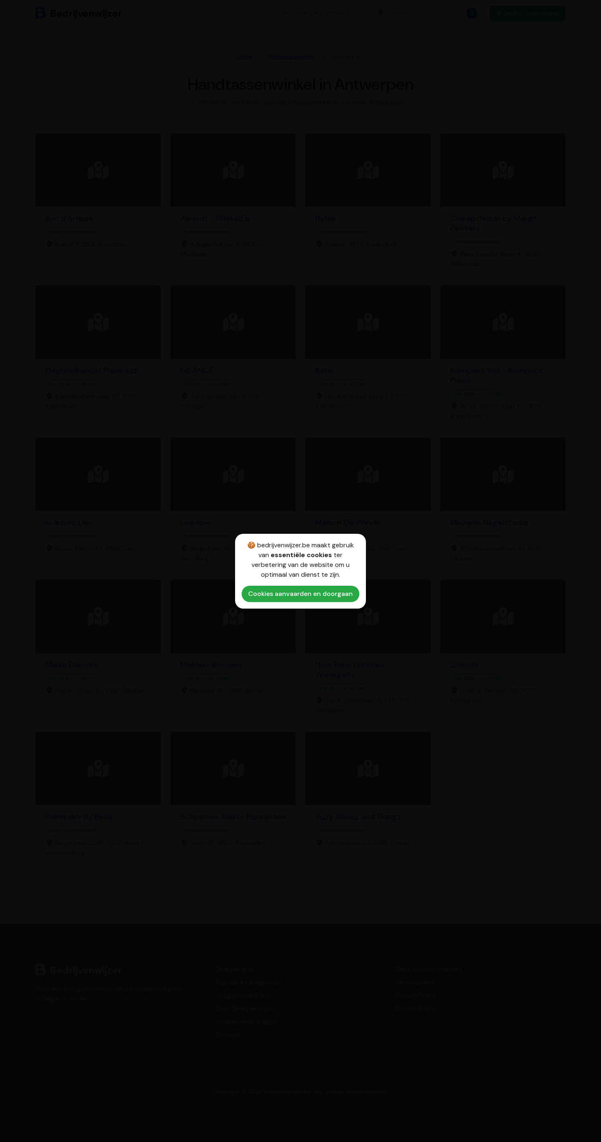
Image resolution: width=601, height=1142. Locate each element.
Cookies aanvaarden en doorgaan (300, 593)
